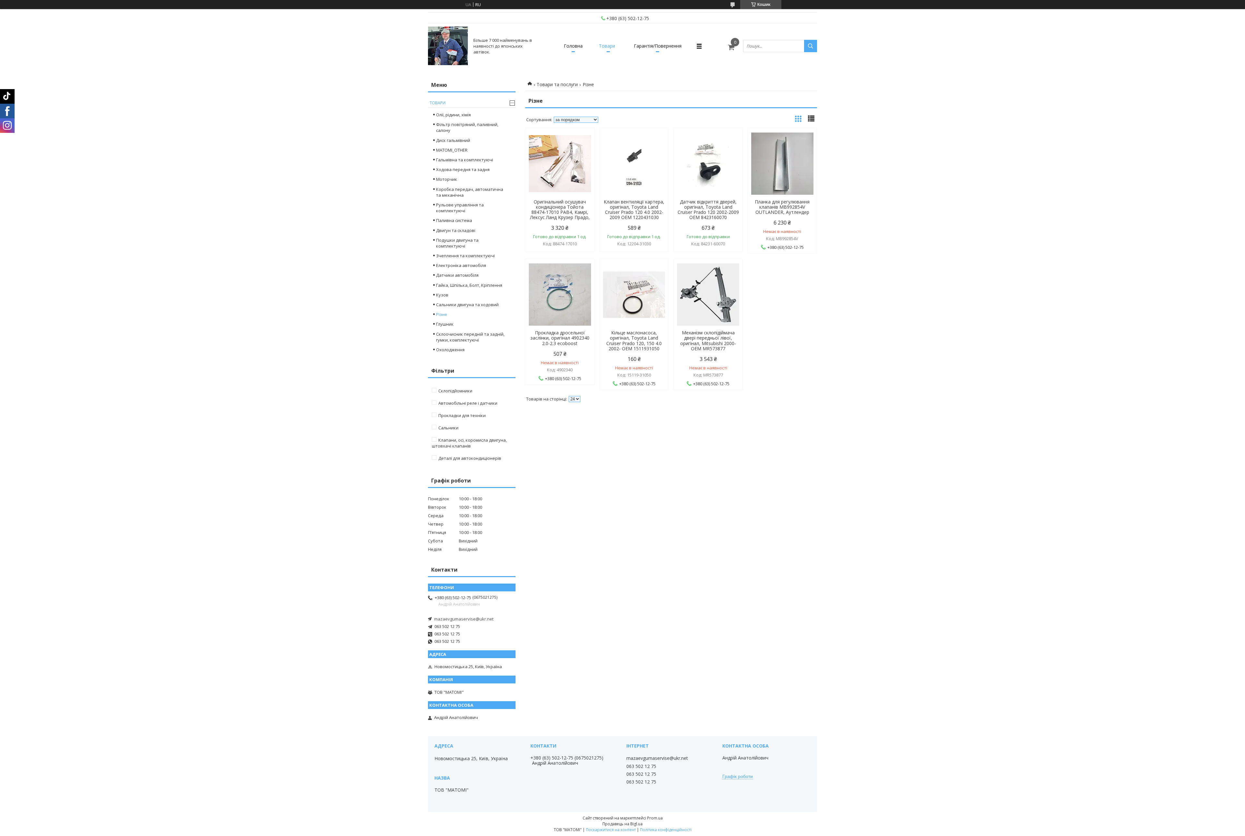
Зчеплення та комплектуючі (465, 256)
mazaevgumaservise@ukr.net (463, 618)
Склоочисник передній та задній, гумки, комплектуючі (470, 337)
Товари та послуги (557, 84)
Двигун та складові (455, 230)
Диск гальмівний (453, 140)
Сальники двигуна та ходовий (467, 305)
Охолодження (450, 350)
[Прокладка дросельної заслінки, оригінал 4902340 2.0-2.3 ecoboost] (560, 294)
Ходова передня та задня (463, 169)
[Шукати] (810, 46)
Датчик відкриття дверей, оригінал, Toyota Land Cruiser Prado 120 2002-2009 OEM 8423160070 (708, 209)
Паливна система (454, 220)
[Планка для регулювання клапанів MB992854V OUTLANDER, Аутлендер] (782, 163)
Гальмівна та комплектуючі (464, 160)
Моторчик (446, 179)
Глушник (445, 324)
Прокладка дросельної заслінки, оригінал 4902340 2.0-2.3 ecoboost (559, 338)
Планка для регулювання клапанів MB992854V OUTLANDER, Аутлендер (782, 207)
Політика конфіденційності (666, 829)
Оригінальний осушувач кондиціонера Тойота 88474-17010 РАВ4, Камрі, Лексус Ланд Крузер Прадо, (560, 209)
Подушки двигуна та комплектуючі (457, 243)
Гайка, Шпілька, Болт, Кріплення (469, 285)
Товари (607, 46)
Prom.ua (655, 818)
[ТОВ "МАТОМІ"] (448, 46)
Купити (582, 144)
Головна (573, 46)
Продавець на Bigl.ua (622, 824)
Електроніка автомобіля (461, 265)
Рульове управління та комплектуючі (460, 208)
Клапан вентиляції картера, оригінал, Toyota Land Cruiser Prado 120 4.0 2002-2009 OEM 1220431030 (634, 209)
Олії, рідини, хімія (453, 115)
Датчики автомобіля (457, 275)
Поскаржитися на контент (611, 829)
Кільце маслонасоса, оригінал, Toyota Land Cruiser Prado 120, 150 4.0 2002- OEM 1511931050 (634, 340)
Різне (441, 314)
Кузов (442, 295)
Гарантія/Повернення (658, 46)
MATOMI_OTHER (452, 150)
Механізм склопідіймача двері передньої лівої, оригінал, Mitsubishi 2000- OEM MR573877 (708, 340)
